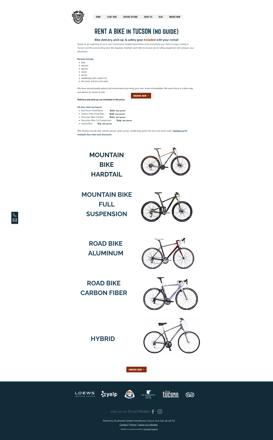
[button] (130, 17)
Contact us (178, 131)
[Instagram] (160, 412)
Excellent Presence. (151, 429)
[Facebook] (153, 412)
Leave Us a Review (148, 424)
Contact (124, 424)
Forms (133, 424)
